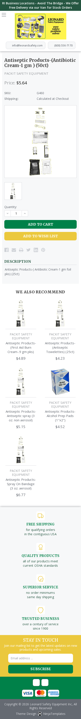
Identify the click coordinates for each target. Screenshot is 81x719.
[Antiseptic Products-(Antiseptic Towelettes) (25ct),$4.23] (60, 313)
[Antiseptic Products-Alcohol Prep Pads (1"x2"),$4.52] (60, 381)
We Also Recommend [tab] (40, 291)
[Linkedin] (36, 250)
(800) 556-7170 (63, 45)
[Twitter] (28, 250)
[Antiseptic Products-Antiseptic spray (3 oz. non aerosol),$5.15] (21, 381)
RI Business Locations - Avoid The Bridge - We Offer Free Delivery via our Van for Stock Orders (40, 5)
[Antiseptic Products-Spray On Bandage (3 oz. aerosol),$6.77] (21, 450)
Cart (77, 16)
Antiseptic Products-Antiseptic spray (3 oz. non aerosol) (21, 415)
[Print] (21, 250)
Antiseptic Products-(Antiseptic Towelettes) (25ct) (60, 347)
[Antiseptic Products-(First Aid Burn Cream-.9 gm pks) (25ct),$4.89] (21, 313)
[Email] (14, 250)
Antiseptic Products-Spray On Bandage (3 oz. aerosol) (21, 483)
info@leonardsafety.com (27, 45)
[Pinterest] (43, 250)
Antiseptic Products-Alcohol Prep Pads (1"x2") (60, 415)
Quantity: (10, 207)
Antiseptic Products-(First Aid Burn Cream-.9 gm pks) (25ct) (21, 347)
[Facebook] (6, 250)
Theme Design (26, 714)
